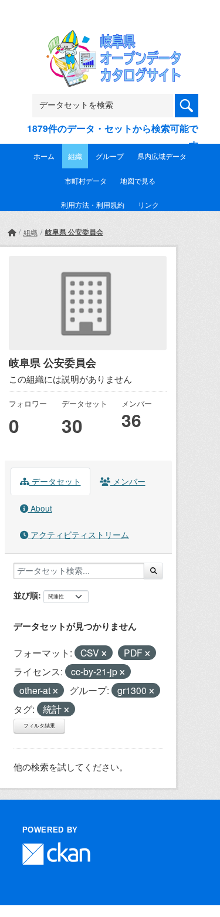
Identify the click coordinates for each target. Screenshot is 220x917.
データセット (55, 481)
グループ (110, 156)
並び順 (25, 595)
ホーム (44, 156)
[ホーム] (12, 232)
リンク (148, 204)
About (40, 508)
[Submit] (153, 571)
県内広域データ (162, 156)
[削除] (104, 653)
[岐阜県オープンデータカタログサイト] (110, 37)
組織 (75, 156)
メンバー (127, 481)
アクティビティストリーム (78, 534)
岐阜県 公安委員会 (74, 231)
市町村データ (86, 180)
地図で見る (137, 180)
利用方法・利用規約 (92, 204)
